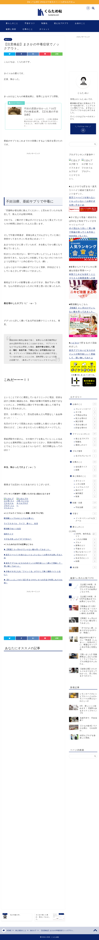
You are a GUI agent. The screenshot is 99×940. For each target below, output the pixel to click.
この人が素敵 (85, 539)
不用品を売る (85, 415)
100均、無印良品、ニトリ (85, 535)
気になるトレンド (86, 552)
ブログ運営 (84, 451)
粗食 (85, 496)
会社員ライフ (85, 467)
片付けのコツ (85, 555)
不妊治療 (86, 507)
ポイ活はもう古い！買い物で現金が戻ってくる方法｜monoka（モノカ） (82, 232)
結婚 (85, 561)
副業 (85, 470)
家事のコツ (85, 545)
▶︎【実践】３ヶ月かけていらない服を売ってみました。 (27, 549)
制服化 (44, 23)
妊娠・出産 (84, 503)
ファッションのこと (84, 434)
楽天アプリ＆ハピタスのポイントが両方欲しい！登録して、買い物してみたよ (82, 354)
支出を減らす (85, 425)
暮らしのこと (12, 23)
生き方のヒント (86, 558)
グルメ (85, 542)
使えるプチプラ (61, 23)
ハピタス (74, 343)
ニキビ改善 (85, 484)
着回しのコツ (86, 445)
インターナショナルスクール (85, 519)
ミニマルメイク (85, 487)
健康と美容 (11, 29)
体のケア (8, 39)
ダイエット (44, 29)
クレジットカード (85, 409)
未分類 (84, 567)
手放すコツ (30, 23)
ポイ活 (85, 412)
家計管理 (85, 421)
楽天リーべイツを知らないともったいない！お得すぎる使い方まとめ (82, 201)
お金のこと (80, 23)
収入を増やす (85, 418)
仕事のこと (28, 29)
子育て (84, 514)
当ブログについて (85, 456)
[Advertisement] (25, 174)
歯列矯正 (85, 493)
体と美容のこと (84, 476)
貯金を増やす (85, 428)
